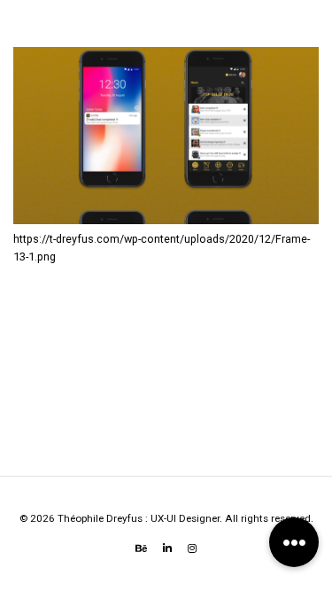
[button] (294, 542)
